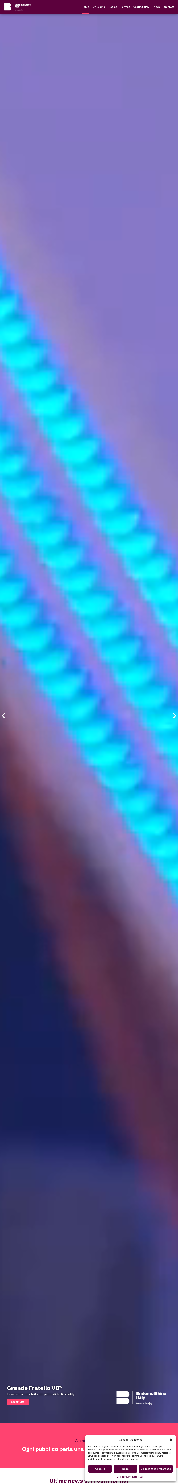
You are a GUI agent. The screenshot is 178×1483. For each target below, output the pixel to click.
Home (85, 6)
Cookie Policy (124, 1477)
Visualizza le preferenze (156, 1469)
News (157, 6)
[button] (171, 1439)
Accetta (100, 1469)
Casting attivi (141, 6)
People (112, 6)
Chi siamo (99, 6)
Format (125, 6)
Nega (125, 1469)
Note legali (137, 1477)
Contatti (169, 6)
